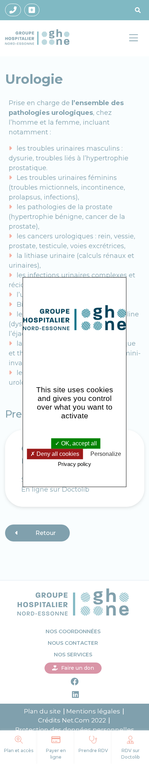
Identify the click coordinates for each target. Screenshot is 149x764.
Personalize (105, 454)
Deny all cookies (57, 454)
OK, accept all (78, 443)
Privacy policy (74, 464)
